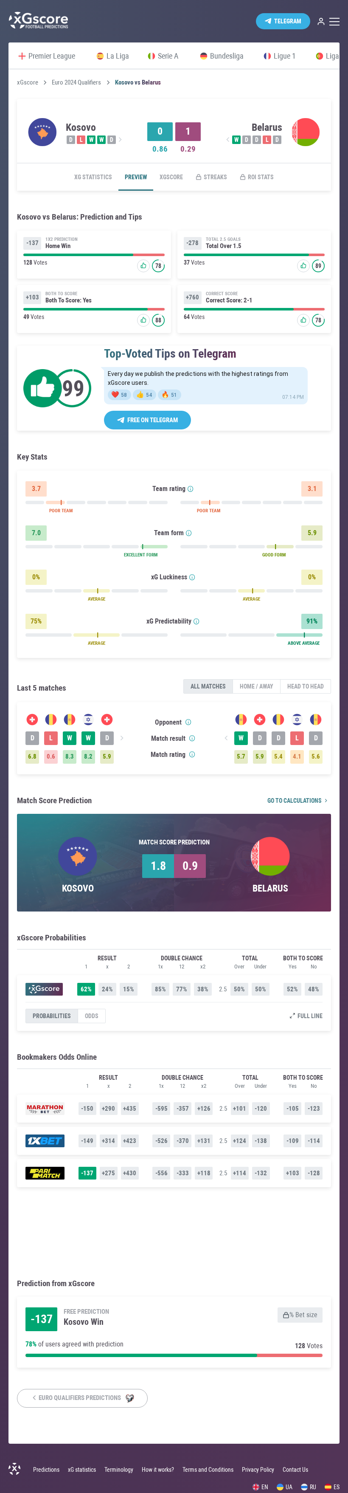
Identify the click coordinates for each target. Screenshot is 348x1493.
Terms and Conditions (207, 1469)
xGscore (27, 82)
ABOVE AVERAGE (304, 643)
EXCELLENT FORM (140, 555)
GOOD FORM (274, 555)
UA (289, 1487)
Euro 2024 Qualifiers (76, 82)
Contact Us (295, 1469)
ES (337, 1487)
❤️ (119, 394)
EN (264, 1487)
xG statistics (93, 177)
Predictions (46, 1469)
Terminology (118, 1469)
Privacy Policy (258, 1469)
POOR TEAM (61, 510)
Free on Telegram (152, 420)
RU (313, 1487)
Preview (136, 177)
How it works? (158, 1469)
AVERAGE (96, 599)
